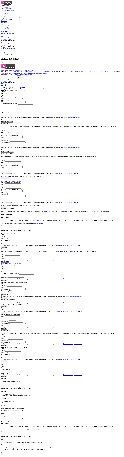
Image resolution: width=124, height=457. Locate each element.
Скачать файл (5, 178)
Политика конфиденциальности (17, 87)
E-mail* (3, 236)
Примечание (4, 243)
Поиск (6, 54)
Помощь (25, 70)
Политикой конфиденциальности (70, 117)
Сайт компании (5, 102)
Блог (2, 36)
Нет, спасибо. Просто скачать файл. (11, 181)
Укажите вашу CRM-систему (9, 103)
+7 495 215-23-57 (5, 37)
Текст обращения (6, 111)
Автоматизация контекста (8, 11)
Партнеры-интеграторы (7, 33)
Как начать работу (6, 7)
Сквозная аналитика (6, 8)
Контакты (30, 70)
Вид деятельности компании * (9, 273)
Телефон (4, 98)
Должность (4, 140)
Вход (2, 42)
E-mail (3, 95)
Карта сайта (4, 87)
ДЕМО (10, 48)
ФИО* (2, 235)
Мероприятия (11, 70)
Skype (2, 197)
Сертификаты (5, 28)
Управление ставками (7, 19)
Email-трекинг (5, 14)
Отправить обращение (7, 121)
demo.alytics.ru (65, 211)
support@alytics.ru (6, 39)
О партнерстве (5, 31)
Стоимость (4, 21)
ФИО (3, 92)
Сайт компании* (5, 240)
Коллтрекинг (4, 13)
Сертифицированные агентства (10, 27)
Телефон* (3, 238)
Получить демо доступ (7, 151)
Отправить (4, 207)
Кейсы (2, 34)
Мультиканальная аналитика (9, 10)
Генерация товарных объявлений (10, 18)
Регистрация (4, 48)
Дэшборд (3, 16)
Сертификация (5, 25)
